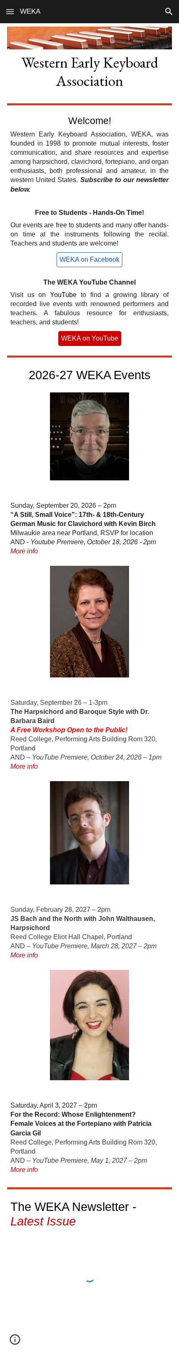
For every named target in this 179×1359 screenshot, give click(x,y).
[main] (89, 71)
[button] (10, 11)
